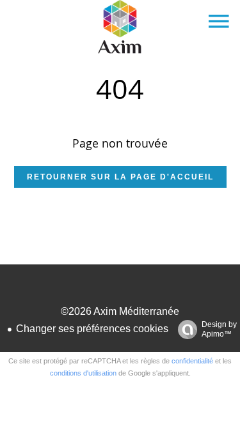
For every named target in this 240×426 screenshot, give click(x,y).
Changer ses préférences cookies (92, 328)
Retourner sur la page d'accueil (120, 176)
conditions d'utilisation (83, 373)
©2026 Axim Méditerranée (120, 311)
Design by (219, 329)
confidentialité (192, 361)
